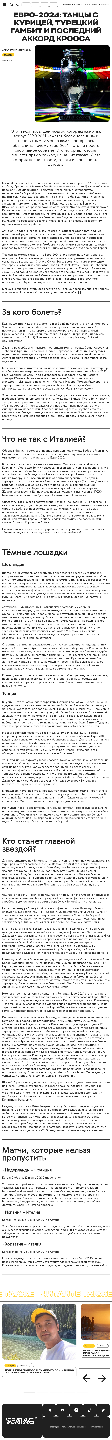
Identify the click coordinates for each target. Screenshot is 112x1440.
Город (85, 4)
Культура (67, 4)
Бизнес (95, 4)
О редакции (54, 1427)
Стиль (77, 4)
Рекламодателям (96, 1427)
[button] (86, 1378)
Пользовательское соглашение (74, 1427)
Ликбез (104, 4)
